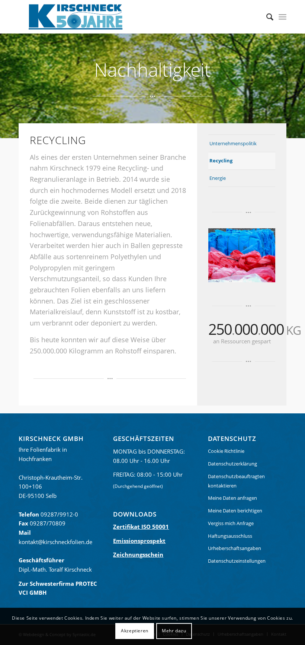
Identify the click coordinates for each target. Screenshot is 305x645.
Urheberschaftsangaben (234, 548)
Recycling (220, 160)
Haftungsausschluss (230, 536)
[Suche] (266, 17)
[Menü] (282, 17)
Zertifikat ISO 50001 (141, 526)
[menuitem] (266, 17)
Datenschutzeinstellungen (237, 560)
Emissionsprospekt (139, 540)
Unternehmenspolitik (233, 143)
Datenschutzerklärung (232, 463)
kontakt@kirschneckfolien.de (55, 542)
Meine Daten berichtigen (235, 510)
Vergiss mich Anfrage (231, 523)
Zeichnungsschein (138, 554)
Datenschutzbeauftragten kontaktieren (236, 481)
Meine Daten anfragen (232, 498)
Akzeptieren (134, 630)
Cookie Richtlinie (226, 451)
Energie (217, 178)
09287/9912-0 (59, 514)
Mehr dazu (174, 630)
